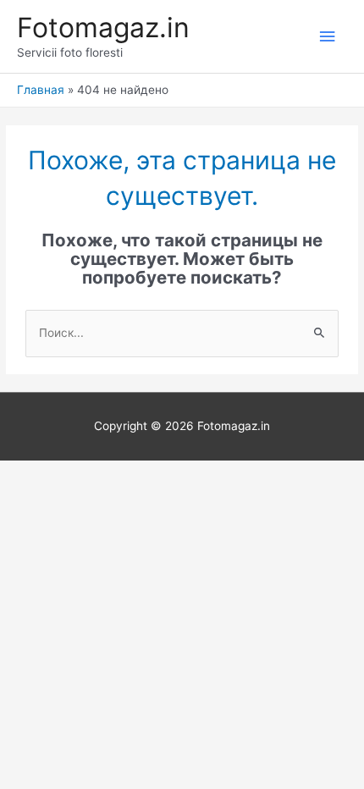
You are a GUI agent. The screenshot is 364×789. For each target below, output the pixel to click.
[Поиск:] (182, 332)
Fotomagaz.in (103, 27)
